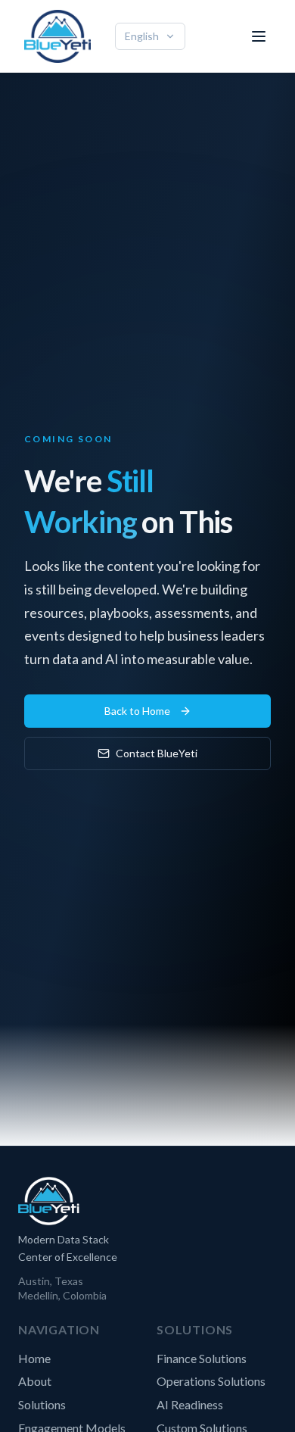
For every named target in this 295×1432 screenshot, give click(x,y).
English (142, 36)
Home (34, 1358)
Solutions (42, 1404)
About (34, 1381)
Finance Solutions (202, 1358)
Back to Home (137, 710)
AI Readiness (190, 1404)
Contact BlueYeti (156, 753)
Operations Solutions (211, 1381)
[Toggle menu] (259, 36)
